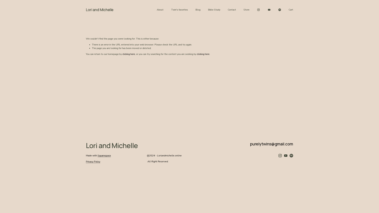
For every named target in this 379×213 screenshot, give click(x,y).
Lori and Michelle (99, 9)
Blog (197, 9)
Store (246, 9)
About (160, 9)
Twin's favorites (179, 9)
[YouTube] (269, 9)
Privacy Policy (93, 161)
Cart (291, 9)
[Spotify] (279, 9)
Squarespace (104, 155)
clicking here (128, 54)
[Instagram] (258, 9)
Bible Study (214, 9)
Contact (232, 9)
